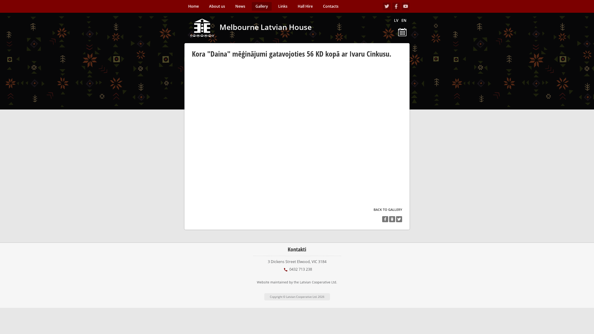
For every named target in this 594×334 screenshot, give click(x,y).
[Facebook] (396, 6)
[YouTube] (406, 6)
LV (396, 20)
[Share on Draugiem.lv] (392, 219)
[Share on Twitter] (399, 219)
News (240, 6)
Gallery (261, 6)
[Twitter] (387, 6)
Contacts (331, 6)
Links (282, 6)
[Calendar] (402, 31)
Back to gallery (388, 209)
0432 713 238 (300, 269)
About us (217, 6)
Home (193, 6)
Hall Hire (305, 6)
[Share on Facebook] (385, 219)
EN (404, 20)
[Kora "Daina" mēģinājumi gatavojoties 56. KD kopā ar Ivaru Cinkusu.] (227, 98)
